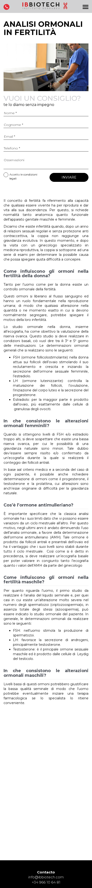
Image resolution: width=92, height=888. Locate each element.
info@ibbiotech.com (46, 877)
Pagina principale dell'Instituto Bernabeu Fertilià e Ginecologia (46, 7)
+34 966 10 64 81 (46, 882)
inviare (69, 177)
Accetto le (23, 176)
